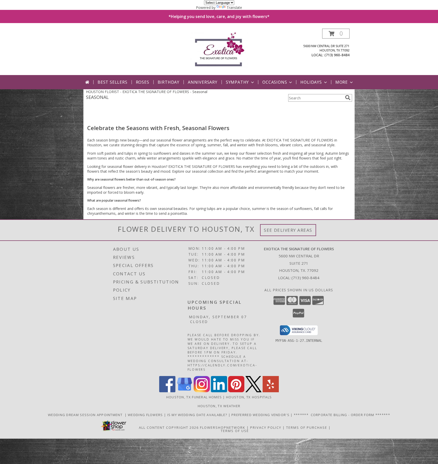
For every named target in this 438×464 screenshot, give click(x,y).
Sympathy (237, 82)
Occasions (274, 82)
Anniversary (202, 82)
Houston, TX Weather (219, 406)
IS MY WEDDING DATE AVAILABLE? (197, 415)
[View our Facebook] (167, 390)
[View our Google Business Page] (184, 390)
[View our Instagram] (202, 390)
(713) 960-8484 (337, 54)
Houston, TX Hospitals (249, 397)
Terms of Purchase (306, 427)
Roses (142, 82)
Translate (234, 7)
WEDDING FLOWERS (146, 415)
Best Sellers (112, 82)
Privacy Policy (265, 427)
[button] (336, 34)
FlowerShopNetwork (222, 427)
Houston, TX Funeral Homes (194, 397)
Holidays (311, 82)
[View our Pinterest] (236, 390)
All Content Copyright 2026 (169, 427)
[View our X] (253, 390)
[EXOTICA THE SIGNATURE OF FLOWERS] (219, 51)
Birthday (168, 82)
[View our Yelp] (271, 390)
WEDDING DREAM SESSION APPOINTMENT (86, 415)
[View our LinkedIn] (219, 390)
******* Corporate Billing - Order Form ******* (342, 415)
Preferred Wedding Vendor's (260, 415)
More (341, 82)
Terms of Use (235, 431)
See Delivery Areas (288, 230)
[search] (348, 97)
